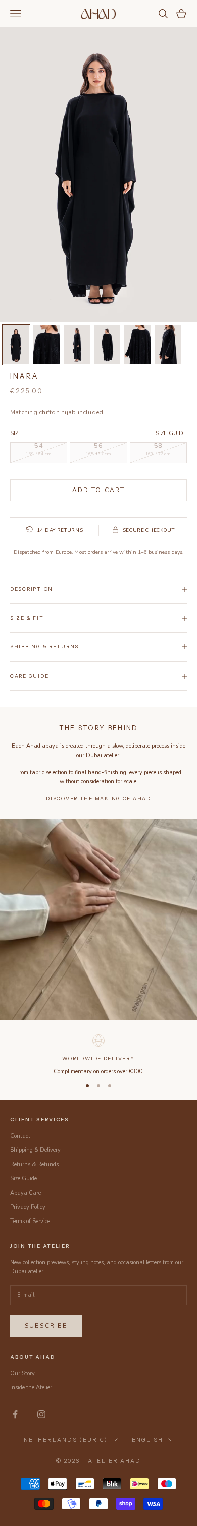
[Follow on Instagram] (41, 1414)
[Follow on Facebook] (15, 1414)
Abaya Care (25, 1193)
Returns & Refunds (34, 1164)
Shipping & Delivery (35, 1150)
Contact (20, 1136)
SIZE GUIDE (171, 433)
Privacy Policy (27, 1207)
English (147, 1439)
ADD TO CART (98, 490)
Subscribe (46, 1326)
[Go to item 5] (137, 344)
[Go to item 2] (46, 344)
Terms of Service (30, 1221)
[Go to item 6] (168, 344)
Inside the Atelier (31, 1387)
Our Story (22, 1373)
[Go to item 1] (16, 344)
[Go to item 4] (107, 344)
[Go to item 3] (77, 344)
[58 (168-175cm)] (158, 452)
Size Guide (23, 1178)
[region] (98, 1054)
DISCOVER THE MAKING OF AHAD (98, 798)
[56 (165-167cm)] (98, 452)
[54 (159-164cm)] (38, 452)
